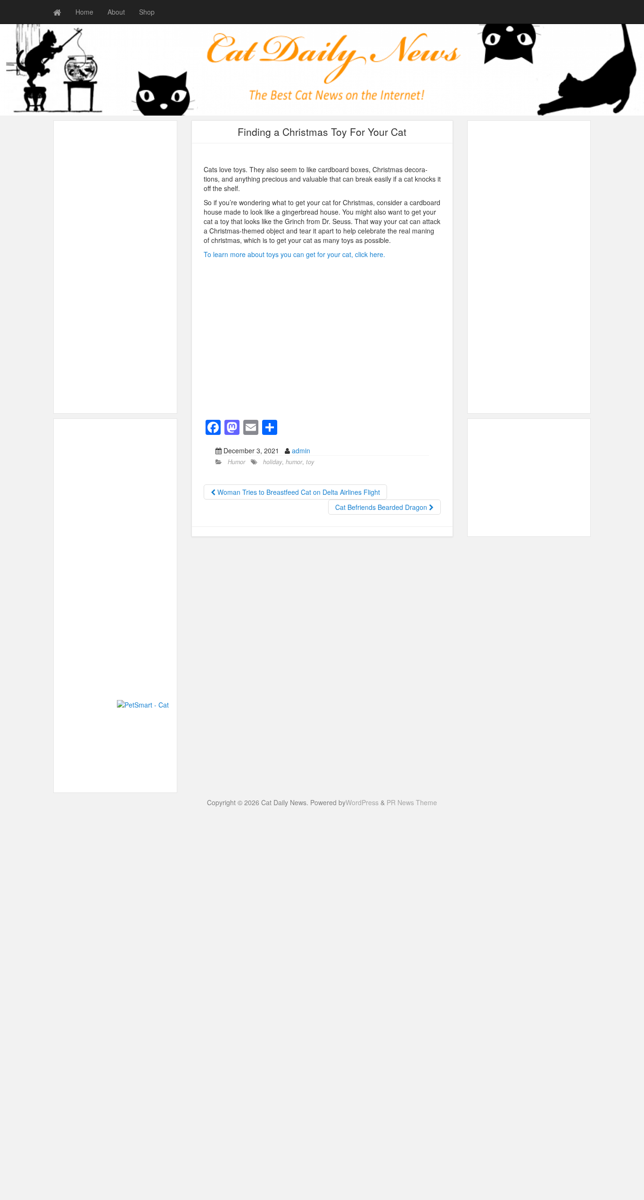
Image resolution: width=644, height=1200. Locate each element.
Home (84, 12)
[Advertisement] (86, 565)
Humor (236, 462)
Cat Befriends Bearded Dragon (382, 507)
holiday (272, 462)
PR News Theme (412, 802)
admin (301, 450)
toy (310, 462)
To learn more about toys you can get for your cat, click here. (294, 254)
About (116, 12)
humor (294, 462)
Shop (147, 12)
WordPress (362, 802)
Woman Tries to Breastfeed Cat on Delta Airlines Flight (297, 492)
